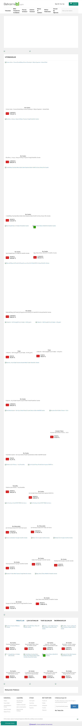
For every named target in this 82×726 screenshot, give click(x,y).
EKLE (74, 706)
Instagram (44, 705)
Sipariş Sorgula (7, 709)
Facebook (44, 701)
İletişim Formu (7, 711)
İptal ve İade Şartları (21, 707)
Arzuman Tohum (59, 431)
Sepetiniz (31, 708)
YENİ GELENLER (46, 621)
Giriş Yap (62, 4)
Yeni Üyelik (31, 701)
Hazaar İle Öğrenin (55, 11)
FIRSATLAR (20, 621)
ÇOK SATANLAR (32, 621)
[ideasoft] (32, 724)
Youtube (44, 708)
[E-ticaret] (40, 724)
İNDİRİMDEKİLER (60, 621)
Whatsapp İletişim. (10, 723)
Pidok (19, 351)
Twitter (43, 703)
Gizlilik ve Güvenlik (21, 704)
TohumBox (15, 486)
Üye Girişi (31, 703)
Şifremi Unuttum (33, 705)
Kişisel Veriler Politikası (20, 710)
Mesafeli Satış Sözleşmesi (20, 701)
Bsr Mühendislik (16, 526)
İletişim (5, 701)
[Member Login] (53, 4)
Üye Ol (57, 4)
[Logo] (14, 3)
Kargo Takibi (7, 703)
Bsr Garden (27, 107)
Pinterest (44, 710)
